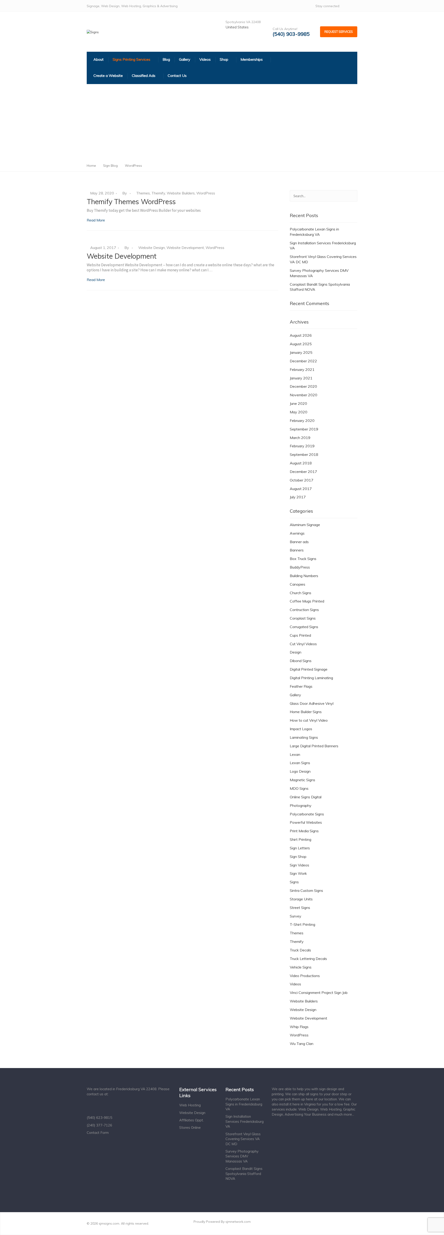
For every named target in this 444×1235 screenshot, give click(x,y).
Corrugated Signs (304, 626)
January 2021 (301, 378)
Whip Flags (299, 1026)
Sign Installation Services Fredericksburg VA (323, 246)
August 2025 (301, 344)
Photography (300, 805)
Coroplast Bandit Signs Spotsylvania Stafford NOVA (320, 287)
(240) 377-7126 (99, 1125)
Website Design (151, 247)
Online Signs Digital (305, 797)
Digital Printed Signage (308, 669)
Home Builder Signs (306, 711)
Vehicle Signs (300, 967)
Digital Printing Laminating (311, 677)
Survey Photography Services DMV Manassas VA (319, 273)
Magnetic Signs (302, 780)
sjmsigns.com (109, 1223)
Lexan (295, 754)
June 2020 (298, 403)
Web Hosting (190, 1105)
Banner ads (299, 541)
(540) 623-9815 (99, 1117)
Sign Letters (300, 848)
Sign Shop (298, 856)
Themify (158, 193)
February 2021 (302, 369)
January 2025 (301, 352)
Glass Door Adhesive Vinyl (311, 703)
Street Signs (300, 907)
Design (295, 652)
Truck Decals (300, 950)
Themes (143, 193)
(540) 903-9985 (291, 34)
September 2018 (304, 454)
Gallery (295, 695)
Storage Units (301, 899)
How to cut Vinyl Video (309, 720)
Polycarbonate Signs (307, 814)
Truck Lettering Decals (308, 958)
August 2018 (301, 463)
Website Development (185, 247)
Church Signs (300, 592)
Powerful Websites (306, 822)
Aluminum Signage (305, 524)
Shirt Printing (300, 839)
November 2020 (303, 395)
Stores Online (190, 1127)
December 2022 (303, 361)
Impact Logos (301, 728)
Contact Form (98, 1132)
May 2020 (298, 412)
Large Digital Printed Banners (314, 746)
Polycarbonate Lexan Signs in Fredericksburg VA (314, 232)
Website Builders (181, 193)
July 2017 (298, 497)
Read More (96, 220)
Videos (295, 984)
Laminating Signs (304, 737)
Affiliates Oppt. (191, 1120)
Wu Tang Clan (301, 1043)
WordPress (205, 193)
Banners (297, 550)
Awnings (297, 533)
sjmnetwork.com (238, 1222)
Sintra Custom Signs (306, 890)
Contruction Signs (304, 609)
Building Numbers (304, 575)
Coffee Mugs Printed (307, 601)
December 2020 (303, 386)
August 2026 (301, 335)
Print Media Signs (304, 831)
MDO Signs (299, 788)
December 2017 (303, 471)
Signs (294, 882)
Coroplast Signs (303, 618)
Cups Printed (300, 635)
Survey (295, 916)
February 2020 (302, 420)
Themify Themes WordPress (131, 201)
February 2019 (302, 446)
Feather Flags (301, 686)
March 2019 (300, 437)
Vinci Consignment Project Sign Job (319, 992)
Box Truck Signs (303, 558)
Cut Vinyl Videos (303, 644)
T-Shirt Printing (302, 924)
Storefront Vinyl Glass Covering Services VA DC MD (323, 259)
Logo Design (300, 771)
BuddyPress (300, 567)
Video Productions (305, 975)
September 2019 (304, 429)
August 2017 (301, 488)
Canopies (297, 584)
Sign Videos (299, 865)
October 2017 (301, 480)
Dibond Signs (300, 660)
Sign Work (298, 873)
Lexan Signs (300, 762)
